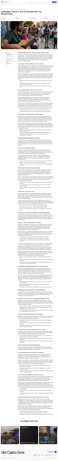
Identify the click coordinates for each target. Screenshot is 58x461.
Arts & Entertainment (33, 18)
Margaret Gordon (3, 18)
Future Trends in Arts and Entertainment (9, 63)
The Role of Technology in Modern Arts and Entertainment (10, 59)
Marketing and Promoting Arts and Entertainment (10, 61)
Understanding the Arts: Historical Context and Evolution (10, 55)
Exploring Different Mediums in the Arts (10, 57)
